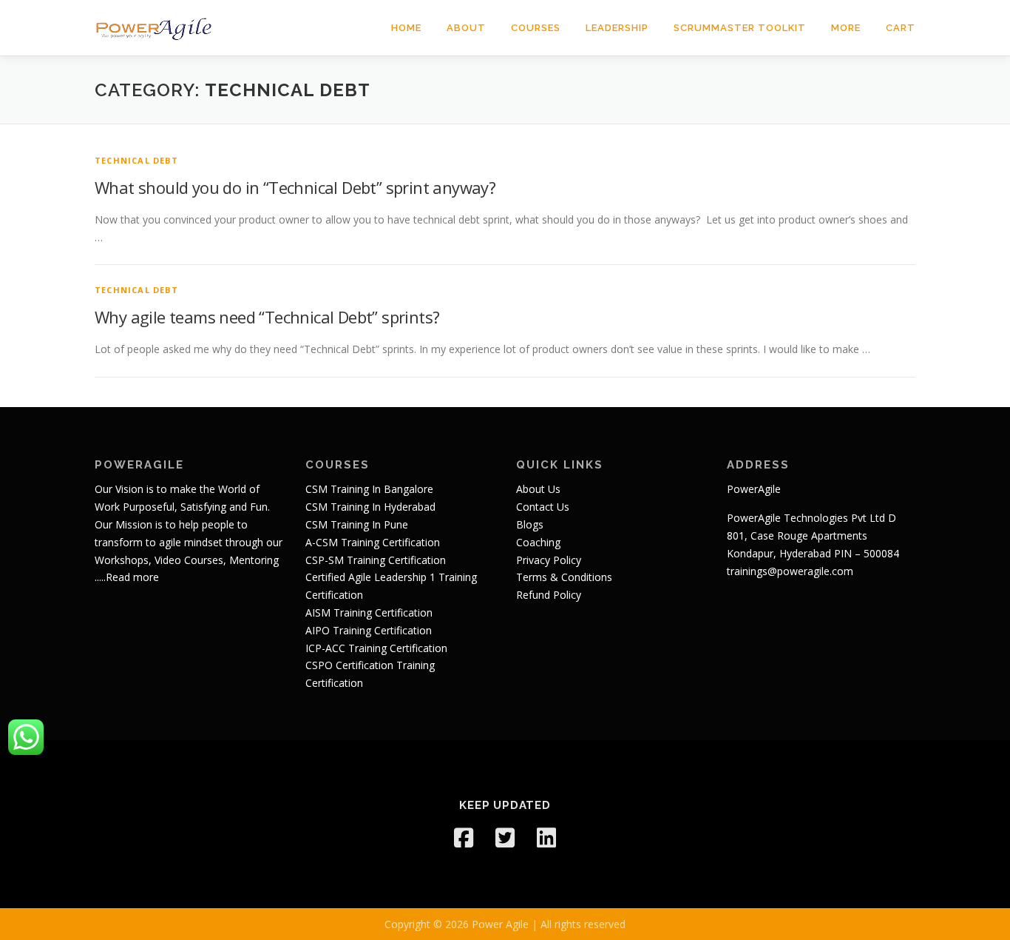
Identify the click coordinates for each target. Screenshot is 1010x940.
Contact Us (542, 507)
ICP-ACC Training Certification (376, 648)
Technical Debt (136, 160)
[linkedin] (546, 838)
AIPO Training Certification (368, 630)
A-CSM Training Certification (372, 542)
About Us (538, 489)
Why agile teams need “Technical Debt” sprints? (267, 317)
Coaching (538, 542)
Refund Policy (548, 595)
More (846, 27)
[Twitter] (505, 838)
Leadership (617, 27)
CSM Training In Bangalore (369, 489)
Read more (132, 577)
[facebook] (464, 838)
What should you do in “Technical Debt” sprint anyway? (295, 187)
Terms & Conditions (564, 577)
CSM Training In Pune (356, 524)
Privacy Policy (548, 560)
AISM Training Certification (369, 612)
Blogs (529, 524)
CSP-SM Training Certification (375, 560)
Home (406, 27)
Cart (900, 27)
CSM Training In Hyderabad (370, 507)
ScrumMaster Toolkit (740, 27)
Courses (535, 27)
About (466, 27)
